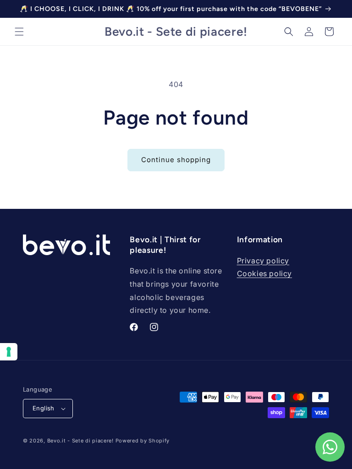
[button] (19, 32)
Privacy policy (263, 260)
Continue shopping (176, 159)
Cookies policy (264, 273)
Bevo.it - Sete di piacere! (80, 440)
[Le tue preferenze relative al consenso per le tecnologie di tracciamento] (8, 351)
